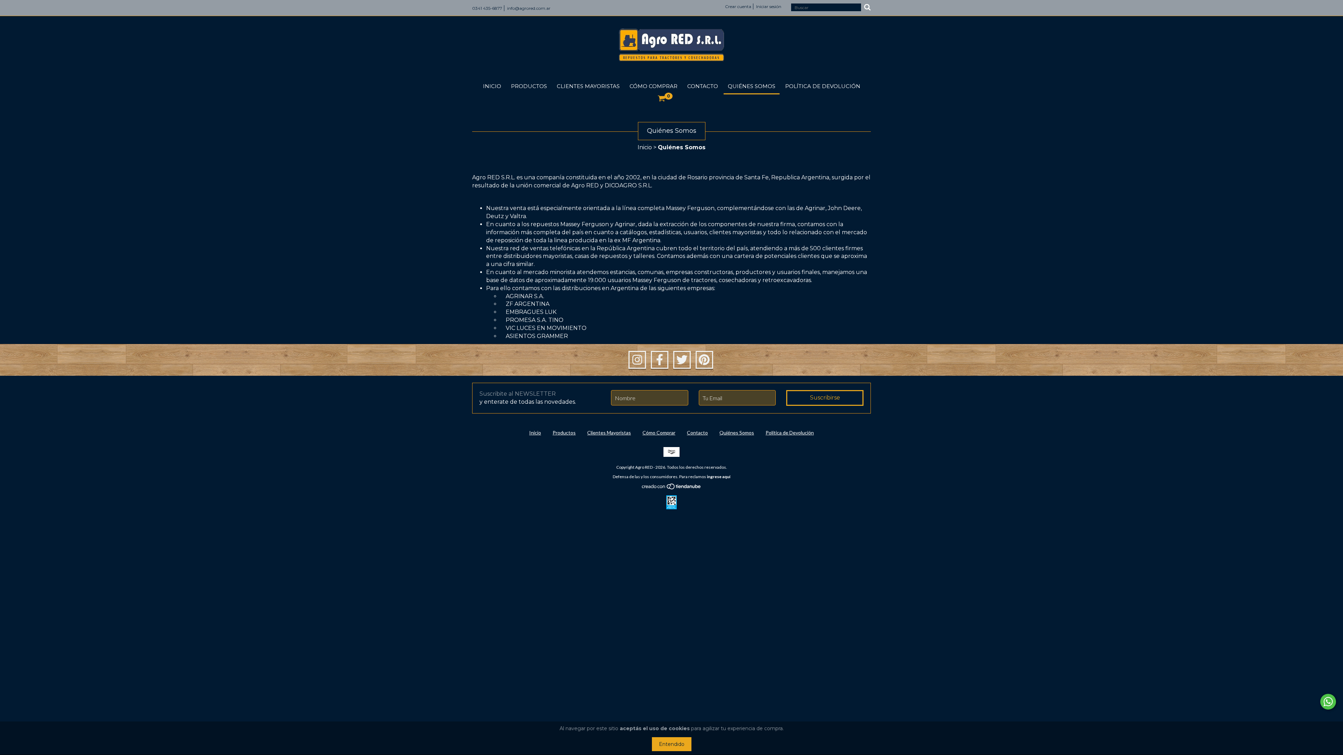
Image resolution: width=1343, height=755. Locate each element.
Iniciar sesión (768, 6)
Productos (529, 86)
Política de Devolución (822, 86)
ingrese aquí (718, 476)
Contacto (702, 86)
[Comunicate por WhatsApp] (1328, 702)
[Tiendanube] (671, 488)
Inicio (492, 86)
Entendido (671, 744)
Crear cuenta (738, 6)
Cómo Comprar (653, 86)
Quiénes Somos (751, 86)
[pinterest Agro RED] (704, 360)
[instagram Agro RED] (637, 360)
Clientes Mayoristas (588, 86)
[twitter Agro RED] (682, 360)
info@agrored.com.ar (528, 8)
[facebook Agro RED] (659, 360)
